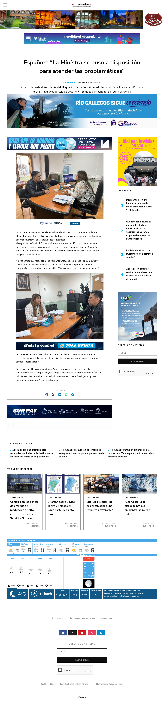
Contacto (59, 618)
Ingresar (107, 618)
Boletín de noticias (131, 345)
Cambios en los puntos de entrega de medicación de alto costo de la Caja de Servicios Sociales (24, 510)
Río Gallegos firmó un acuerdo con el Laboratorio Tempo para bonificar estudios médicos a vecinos (131, 453)
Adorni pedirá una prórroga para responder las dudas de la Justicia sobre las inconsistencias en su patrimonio (31, 453)
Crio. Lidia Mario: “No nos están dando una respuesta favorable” (99, 506)
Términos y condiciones (83, 618)
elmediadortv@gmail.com (110, 683)
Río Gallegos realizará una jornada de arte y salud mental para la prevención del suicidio (82, 453)
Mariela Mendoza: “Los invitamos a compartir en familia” (139, 254)
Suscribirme (137, 361)
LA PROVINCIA (68, 82)
